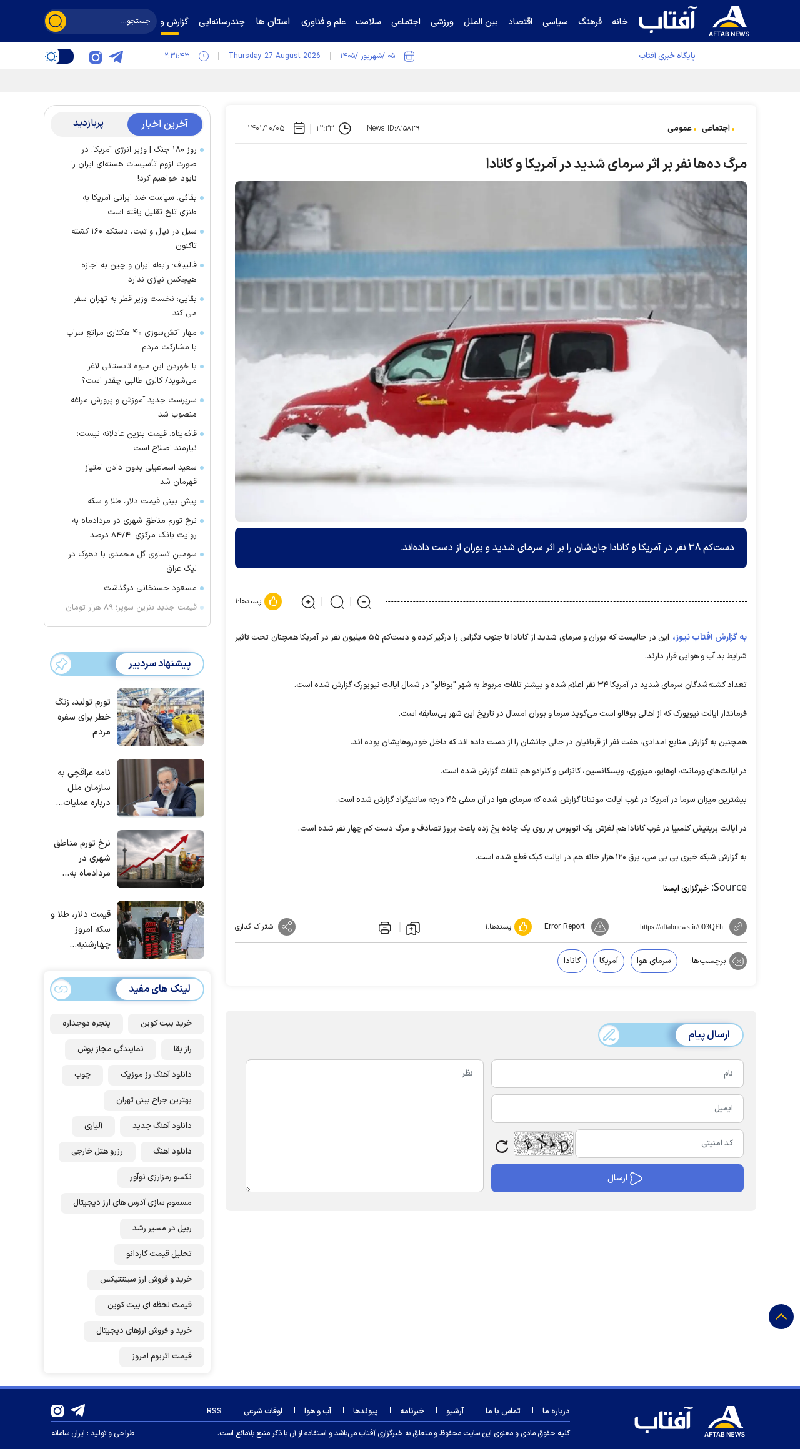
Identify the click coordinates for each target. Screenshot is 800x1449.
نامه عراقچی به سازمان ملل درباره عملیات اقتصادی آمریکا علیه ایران (84, 788)
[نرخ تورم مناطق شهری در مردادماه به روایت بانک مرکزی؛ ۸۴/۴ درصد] (157, 858)
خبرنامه (412, 1411)
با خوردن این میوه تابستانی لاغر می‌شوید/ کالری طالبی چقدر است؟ (139, 373)
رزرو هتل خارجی (97, 1151)
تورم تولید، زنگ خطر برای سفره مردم (83, 717)
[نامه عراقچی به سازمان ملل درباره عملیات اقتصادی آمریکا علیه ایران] (157, 787)
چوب (82, 1075)
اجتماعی (716, 128)
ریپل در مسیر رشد (162, 1228)
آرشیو (455, 1411)
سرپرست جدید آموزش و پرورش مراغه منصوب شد (134, 407)
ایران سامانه (68, 1433)
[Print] (383, 926)
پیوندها (365, 1411)
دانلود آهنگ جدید (162, 1126)
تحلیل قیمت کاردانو (159, 1254)
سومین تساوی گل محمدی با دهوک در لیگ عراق (132, 561)
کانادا (572, 961)
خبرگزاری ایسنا (686, 889)
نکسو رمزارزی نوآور (161, 1177)
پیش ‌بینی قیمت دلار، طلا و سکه (142, 501)
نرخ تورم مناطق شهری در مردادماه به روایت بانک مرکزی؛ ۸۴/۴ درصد (134, 528)
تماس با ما (503, 1411)
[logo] (697, 19)
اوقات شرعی (263, 1411)
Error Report (564, 926)
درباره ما (556, 1411)
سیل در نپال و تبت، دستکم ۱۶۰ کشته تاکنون (134, 238)
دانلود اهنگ (172, 1151)
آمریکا (608, 961)
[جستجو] (55, 21)
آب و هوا (317, 1411)
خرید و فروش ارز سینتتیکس (146, 1279)
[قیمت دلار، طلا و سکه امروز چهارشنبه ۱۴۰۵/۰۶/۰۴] (157, 929)
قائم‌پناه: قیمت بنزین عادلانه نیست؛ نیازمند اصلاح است (137, 441)
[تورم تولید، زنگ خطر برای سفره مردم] (157, 716)
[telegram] (115, 56)
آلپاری (93, 1126)
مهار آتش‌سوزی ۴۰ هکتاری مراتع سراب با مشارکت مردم (131, 340)
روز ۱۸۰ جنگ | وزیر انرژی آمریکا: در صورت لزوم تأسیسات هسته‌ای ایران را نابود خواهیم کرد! (134, 164)
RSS (214, 1411)
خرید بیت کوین (166, 1023)
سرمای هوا (654, 961)
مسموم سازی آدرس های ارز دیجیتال (132, 1203)
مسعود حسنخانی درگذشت (150, 588)
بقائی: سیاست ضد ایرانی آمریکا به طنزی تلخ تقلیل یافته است (139, 205)
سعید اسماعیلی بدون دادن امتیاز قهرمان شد (141, 475)
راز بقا (183, 1049)
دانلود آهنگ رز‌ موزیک (156, 1075)
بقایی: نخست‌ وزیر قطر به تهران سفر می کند (135, 306)
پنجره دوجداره (86, 1023)
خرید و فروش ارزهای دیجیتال (144, 1331)
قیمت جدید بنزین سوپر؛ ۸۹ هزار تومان (131, 607)
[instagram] (95, 56)
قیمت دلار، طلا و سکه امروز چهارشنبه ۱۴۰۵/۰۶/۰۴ (81, 930)
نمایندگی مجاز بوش (111, 1049)
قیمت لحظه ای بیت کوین (150, 1305)
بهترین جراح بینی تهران (154, 1100)
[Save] (413, 927)
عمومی (680, 128)
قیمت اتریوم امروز (162, 1356)
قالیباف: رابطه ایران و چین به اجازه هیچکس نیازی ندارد (139, 272)
